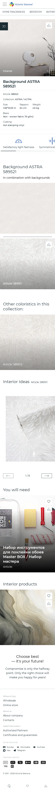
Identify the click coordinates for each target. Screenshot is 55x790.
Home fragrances (13, 11)
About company (13, 715)
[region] (27, 143)
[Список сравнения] (45, 786)
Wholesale (9, 700)
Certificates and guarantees (20, 735)
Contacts (8, 720)
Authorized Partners (15, 730)
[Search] (9, 786)
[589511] (27, 428)
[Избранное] (27, 786)
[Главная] (23, 4)
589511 (44, 382)
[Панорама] (4, 26)
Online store (10, 705)
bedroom (36, 11)
